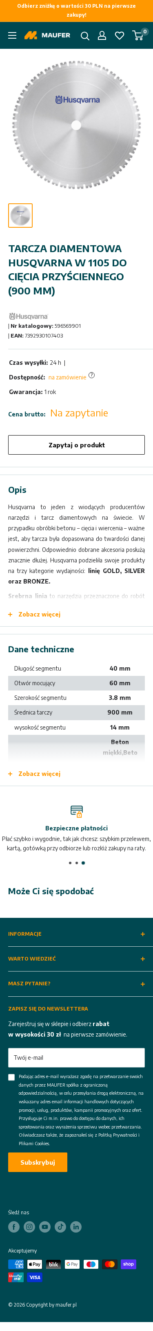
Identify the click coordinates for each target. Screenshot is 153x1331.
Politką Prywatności (117, 1134)
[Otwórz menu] (12, 35)
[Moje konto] (102, 35)
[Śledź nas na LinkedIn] (76, 1227)
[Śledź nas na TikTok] (60, 1227)
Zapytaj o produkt (77, 445)
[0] (138, 35)
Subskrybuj (37, 1162)
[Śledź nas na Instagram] (29, 1227)
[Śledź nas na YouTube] (45, 1227)
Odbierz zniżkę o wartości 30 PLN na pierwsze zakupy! (76, 10)
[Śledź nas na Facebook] (14, 1227)
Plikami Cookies (34, 1143)
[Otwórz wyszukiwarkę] (85, 36)
